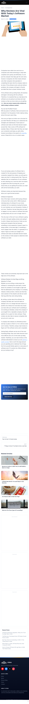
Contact (3, 684)
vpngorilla (23, 133)
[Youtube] (2, 668)
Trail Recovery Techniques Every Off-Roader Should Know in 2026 (14, 637)
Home (2, 676)
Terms (2, 682)
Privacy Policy (4, 680)
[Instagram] (13, 668)
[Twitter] (9, 668)
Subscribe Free (8, 396)
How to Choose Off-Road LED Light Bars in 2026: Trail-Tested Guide (13, 648)
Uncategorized (13, 19)
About (2, 678)
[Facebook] (6, 668)
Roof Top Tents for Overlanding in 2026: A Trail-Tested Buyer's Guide (13, 640)
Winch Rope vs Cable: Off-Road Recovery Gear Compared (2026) (13, 644)
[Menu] (26, 2)
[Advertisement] (14, 53)
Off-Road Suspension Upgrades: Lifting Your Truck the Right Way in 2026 (14, 633)
